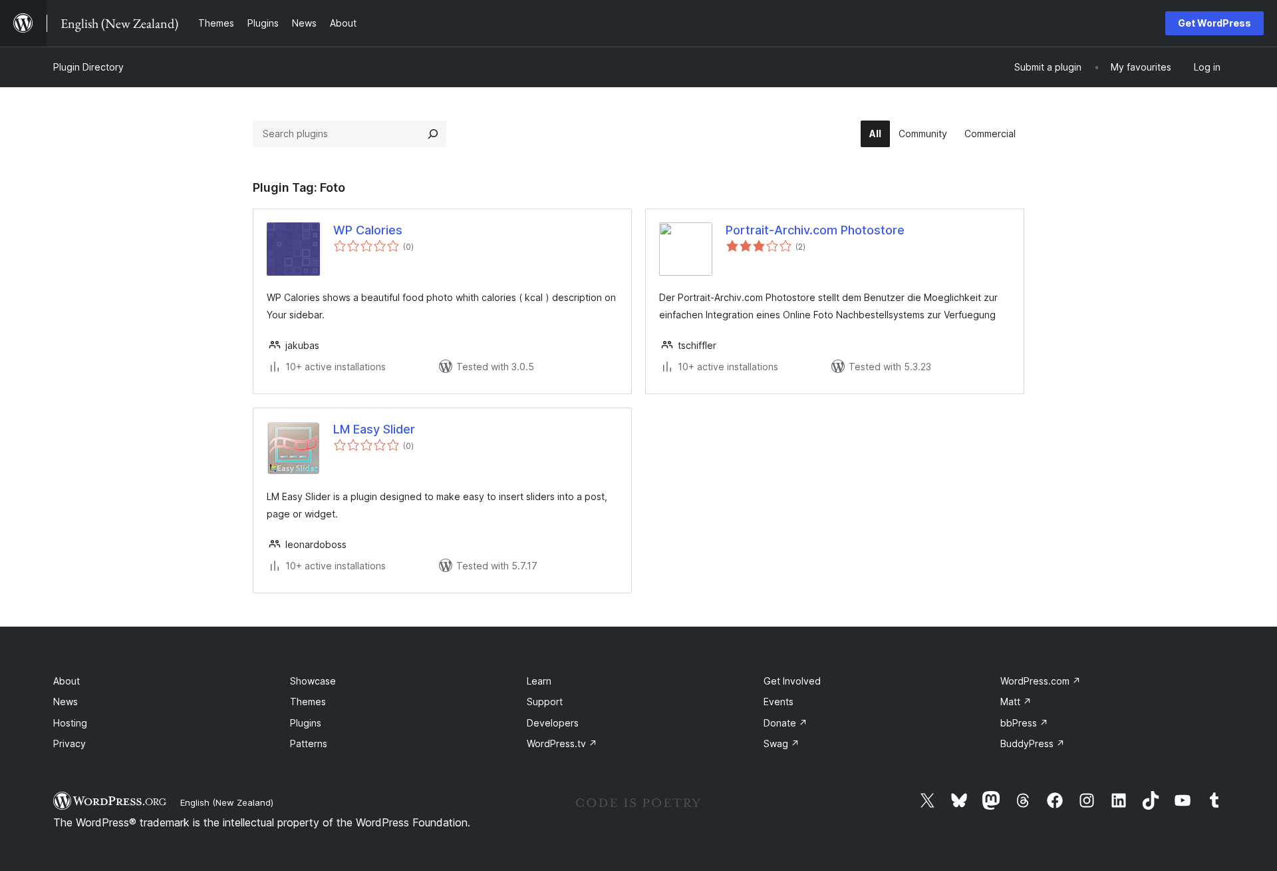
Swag (781, 743)
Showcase (313, 681)
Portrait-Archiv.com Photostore (815, 230)
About (66, 681)
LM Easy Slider (374, 429)
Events (778, 701)
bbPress (1024, 722)
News (65, 701)
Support (545, 701)
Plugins (305, 722)
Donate (785, 722)
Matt (1016, 701)
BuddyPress (1032, 743)
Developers (553, 722)
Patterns (308, 743)
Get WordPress (1214, 23)
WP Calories (367, 230)
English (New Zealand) (226, 802)
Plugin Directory (88, 67)
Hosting (70, 722)
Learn (539, 681)
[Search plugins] (433, 134)
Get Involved (792, 681)
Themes (308, 701)
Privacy (69, 743)
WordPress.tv (562, 743)
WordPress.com (1040, 681)
